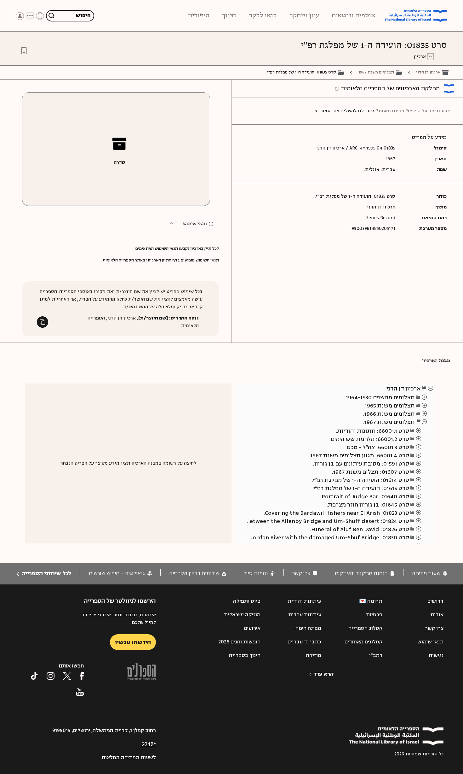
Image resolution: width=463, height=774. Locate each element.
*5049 (148, 744)
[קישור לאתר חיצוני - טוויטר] (67, 676)
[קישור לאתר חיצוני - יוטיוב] (80, 692)
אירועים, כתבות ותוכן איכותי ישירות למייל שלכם (119, 619)
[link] (429, 573)
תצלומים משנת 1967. (375, 72)
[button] (172, 224)
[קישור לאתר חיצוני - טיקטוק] (34, 676)
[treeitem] (431, 388)
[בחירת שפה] (40, 15)
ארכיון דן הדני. (427, 72)
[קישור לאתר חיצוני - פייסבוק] (82, 676)
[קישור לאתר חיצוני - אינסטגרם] (50, 676)
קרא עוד (324, 674)
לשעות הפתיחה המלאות (128, 757)
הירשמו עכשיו (133, 642)
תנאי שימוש (195, 224)
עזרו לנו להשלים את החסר (347, 111)
